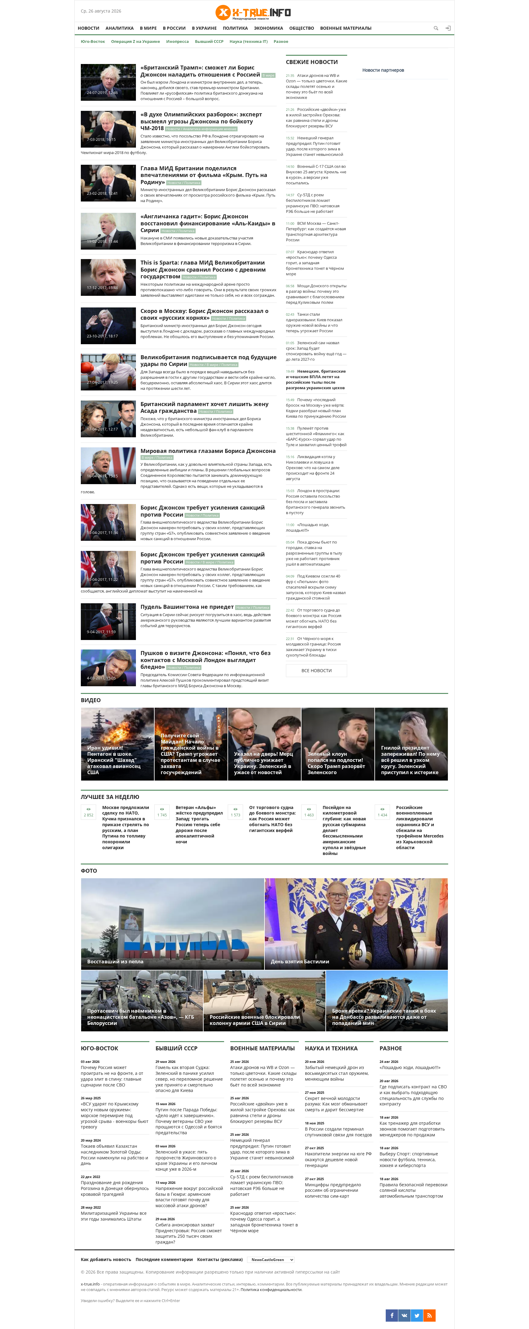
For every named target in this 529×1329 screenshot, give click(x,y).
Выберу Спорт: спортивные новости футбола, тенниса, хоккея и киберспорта (409, 1159)
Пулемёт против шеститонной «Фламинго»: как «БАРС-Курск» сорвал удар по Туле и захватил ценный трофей (316, 436)
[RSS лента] (429, 1315)
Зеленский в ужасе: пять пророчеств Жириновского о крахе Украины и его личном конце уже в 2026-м (186, 1160)
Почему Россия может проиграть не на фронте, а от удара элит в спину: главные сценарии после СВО (112, 1075)
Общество (301, 28)
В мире (148, 28)
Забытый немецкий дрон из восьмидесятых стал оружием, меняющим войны (337, 1073)
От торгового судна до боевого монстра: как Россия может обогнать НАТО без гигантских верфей (313, 618)
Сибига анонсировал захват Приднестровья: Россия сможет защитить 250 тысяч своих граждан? (189, 1233)
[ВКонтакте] (404, 1315)
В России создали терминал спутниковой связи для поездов (338, 1132)
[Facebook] (392, 1315)
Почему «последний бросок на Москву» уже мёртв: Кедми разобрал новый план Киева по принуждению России (316, 408)
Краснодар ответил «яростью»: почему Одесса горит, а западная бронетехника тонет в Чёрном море (315, 263)
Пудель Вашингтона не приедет (187, 606)
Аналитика (120, 28)
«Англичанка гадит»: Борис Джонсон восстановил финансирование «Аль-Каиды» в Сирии (208, 223)
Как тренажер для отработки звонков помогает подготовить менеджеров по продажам (412, 1129)
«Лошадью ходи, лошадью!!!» (307, 527)
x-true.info (90, 1284)
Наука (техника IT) (249, 41)
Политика (235, 28)
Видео (91, 700)
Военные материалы (346, 28)
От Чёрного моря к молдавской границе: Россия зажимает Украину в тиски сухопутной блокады (313, 647)
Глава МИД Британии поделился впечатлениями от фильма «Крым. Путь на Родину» (204, 175)
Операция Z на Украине (135, 41)
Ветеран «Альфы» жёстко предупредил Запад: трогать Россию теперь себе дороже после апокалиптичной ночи (199, 824)
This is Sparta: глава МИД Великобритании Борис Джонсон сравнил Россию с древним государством (203, 269)
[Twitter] (417, 1315)
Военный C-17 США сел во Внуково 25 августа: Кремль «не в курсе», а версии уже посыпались (316, 175)
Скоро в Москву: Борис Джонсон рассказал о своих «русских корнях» (204, 314)
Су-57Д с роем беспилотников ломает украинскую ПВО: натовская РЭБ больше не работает (313, 203)
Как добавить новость (106, 1259)
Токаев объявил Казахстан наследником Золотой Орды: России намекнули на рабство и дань (114, 1154)
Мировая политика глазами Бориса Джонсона (208, 450)
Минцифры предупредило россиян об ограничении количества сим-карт (333, 1190)
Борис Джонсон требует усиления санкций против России (203, 511)
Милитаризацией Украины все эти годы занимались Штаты (114, 1216)
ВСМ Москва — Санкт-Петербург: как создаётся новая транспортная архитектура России (316, 231)
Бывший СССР (209, 41)
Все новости (317, 670)
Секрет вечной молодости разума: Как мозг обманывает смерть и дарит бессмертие (336, 1104)
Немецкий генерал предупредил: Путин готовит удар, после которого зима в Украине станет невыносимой (314, 146)
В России (174, 28)
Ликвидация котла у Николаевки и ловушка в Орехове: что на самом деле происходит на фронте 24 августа (313, 467)
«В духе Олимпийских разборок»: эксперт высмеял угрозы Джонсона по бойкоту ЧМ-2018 (201, 121)
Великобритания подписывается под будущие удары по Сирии (209, 360)
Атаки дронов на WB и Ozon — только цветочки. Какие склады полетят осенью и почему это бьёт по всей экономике (316, 86)
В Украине (204, 28)
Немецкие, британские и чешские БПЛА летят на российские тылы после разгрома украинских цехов (316, 379)
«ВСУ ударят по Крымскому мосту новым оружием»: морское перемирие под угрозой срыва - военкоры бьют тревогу (114, 1115)
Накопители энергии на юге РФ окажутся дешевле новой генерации (338, 1159)
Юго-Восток (93, 41)
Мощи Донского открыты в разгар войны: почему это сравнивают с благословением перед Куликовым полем (316, 294)
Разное (281, 41)
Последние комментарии (164, 1259)
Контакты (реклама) (220, 1259)
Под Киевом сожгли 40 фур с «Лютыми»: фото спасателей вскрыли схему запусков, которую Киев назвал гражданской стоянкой (316, 587)
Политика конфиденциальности (271, 1289)
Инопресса (177, 41)
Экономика (268, 28)
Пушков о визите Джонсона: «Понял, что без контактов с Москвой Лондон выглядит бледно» (206, 659)
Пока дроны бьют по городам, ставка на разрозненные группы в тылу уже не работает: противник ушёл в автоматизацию (314, 553)
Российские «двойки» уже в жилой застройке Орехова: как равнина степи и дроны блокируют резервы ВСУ (316, 118)
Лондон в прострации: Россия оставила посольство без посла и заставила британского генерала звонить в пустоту (315, 501)
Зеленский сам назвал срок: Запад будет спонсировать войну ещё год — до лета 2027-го (316, 351)
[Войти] (448, 28)
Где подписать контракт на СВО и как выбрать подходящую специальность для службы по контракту (413, 1095)
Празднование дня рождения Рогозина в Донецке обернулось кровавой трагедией (115, 1188)
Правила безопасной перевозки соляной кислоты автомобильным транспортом (414, 1190)
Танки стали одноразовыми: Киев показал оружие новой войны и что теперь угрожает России (314, 322)
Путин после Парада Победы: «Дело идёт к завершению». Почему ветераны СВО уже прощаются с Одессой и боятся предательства (189, 1121)
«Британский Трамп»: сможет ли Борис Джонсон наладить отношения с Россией (200, 71)
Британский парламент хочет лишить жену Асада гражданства (204, 407)
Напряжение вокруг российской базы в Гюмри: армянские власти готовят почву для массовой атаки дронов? (189, 1196)
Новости (88, 28)
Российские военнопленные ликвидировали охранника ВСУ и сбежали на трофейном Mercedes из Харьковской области (420, 827)
